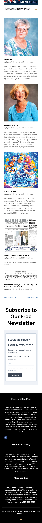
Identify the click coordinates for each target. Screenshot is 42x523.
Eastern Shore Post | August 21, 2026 (19, 256)
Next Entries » (32, 297)
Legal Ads (28, 289)
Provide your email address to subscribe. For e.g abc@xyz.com (20, 369)
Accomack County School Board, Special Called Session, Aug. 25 (20, 286)
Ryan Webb (10, 62)
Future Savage (10, 192)
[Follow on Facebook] (5, 437)
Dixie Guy (8, 60)
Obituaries (29, 62)
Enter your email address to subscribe (18, 358)
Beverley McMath (11, 125)
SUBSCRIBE (15, 375)
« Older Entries (10, 297)
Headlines (29, 258)
